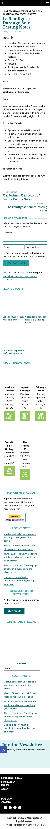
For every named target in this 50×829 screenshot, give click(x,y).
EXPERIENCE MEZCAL (11, 778)
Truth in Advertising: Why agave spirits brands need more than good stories (20, 557)
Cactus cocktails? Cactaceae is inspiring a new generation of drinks (20, 537)
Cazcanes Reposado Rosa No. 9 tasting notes (35, 319)
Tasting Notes (18, 11)
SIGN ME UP (14, 610)
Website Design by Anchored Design (25, 824)
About (4, 789)
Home (5, 11)
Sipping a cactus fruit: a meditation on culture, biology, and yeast (19, 580)
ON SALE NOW (9, 471)
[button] (3, 749)
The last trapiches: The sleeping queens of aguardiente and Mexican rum (20, 569)
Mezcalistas (33, 817)
